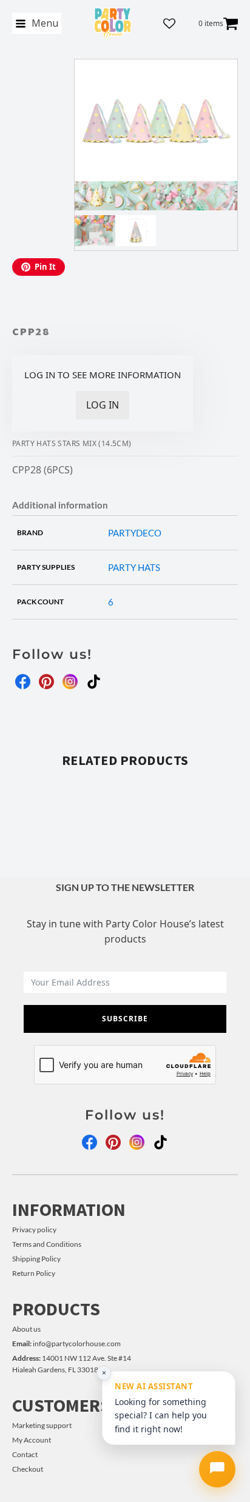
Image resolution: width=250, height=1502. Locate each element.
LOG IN (102, 405)
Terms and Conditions (46, 1244)
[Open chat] (217, 1469)
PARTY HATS (134, 567)
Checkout (27, 1469)
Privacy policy (34, 1229)
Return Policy (33, 1273)
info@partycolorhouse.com (66, 1343)
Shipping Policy (36, 1258)
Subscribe (125, 1018)
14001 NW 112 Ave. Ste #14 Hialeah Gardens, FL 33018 (71, 1363)
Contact (25, 1454)
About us (26, 1328)
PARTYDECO (134, 532)
